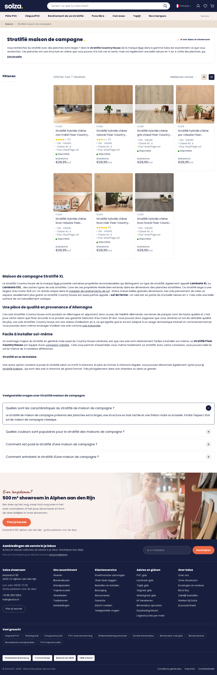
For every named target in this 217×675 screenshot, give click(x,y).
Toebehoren (60, 600)
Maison (9, 24)
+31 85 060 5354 (12, 595)
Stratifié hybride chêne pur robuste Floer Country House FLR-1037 (194, 133)
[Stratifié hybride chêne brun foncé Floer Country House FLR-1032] (154, 192)
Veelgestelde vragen (107, 610)
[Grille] (211, 77)
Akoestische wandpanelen (20, 642)
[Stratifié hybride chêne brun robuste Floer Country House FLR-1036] (73, 192)
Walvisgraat (31, 635)
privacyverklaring (58, 554)
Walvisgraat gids (146, 595)
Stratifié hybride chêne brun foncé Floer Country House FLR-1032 (154, 221)
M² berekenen (145, 600)
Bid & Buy (183, 590)
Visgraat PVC (12, 635)
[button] (212, 6)
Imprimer (190, 668)
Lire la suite (14, 56)
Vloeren (57, 575)
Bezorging (100, 590)
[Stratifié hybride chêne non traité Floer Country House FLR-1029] (73, 104)
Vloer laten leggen (105, 580)
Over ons (183, 575)
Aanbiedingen (61, 605)
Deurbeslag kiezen (147, 610)
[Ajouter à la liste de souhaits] (57, 89)
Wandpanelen (61, 585)
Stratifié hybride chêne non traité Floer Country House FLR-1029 (72, 133)
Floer (141, 48)
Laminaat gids (145, 580)
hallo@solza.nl (11, 599)
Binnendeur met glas (171, 635)
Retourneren (102, 595)
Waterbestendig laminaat (112, 635)
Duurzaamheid (187, 605)
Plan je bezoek (16, 522)
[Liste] (204, 77)
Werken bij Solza (187, 600)
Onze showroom (188, 580)
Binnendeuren (61, 580)
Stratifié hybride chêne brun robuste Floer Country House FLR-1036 (72, 221)
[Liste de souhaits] (205, 6)
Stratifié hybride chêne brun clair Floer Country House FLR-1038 (112, 221)
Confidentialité (206, 668)
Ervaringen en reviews (191, 585)
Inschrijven (203, 550)
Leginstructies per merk (150, 615)
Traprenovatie (61, 590)
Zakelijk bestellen (188, 595)
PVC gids (142, 575)
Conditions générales (169, 668)
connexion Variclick (57, 345)
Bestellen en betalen (107, 585)
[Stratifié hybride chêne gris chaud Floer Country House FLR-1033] (154, 104)
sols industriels (91, 325)
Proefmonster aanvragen (110, 575)
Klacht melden (103, 605)
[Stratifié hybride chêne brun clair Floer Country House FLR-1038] (113, 192)
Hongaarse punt (53, 635)
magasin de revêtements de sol (89, 291)
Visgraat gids (144, 590)
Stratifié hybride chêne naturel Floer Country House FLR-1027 (111, 133)
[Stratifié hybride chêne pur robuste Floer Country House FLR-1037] (195, 104)
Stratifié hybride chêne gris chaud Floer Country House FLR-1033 (153, 133)
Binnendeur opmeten (149, 605)
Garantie (100, 600)
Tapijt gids (143, 585)
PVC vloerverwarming (80, 635)
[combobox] (108, 5)
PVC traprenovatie (51, 642)
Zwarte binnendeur (143, 635)
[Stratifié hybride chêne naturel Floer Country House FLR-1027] (113, 104)
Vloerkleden (60, 595)
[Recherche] (165, 5)
